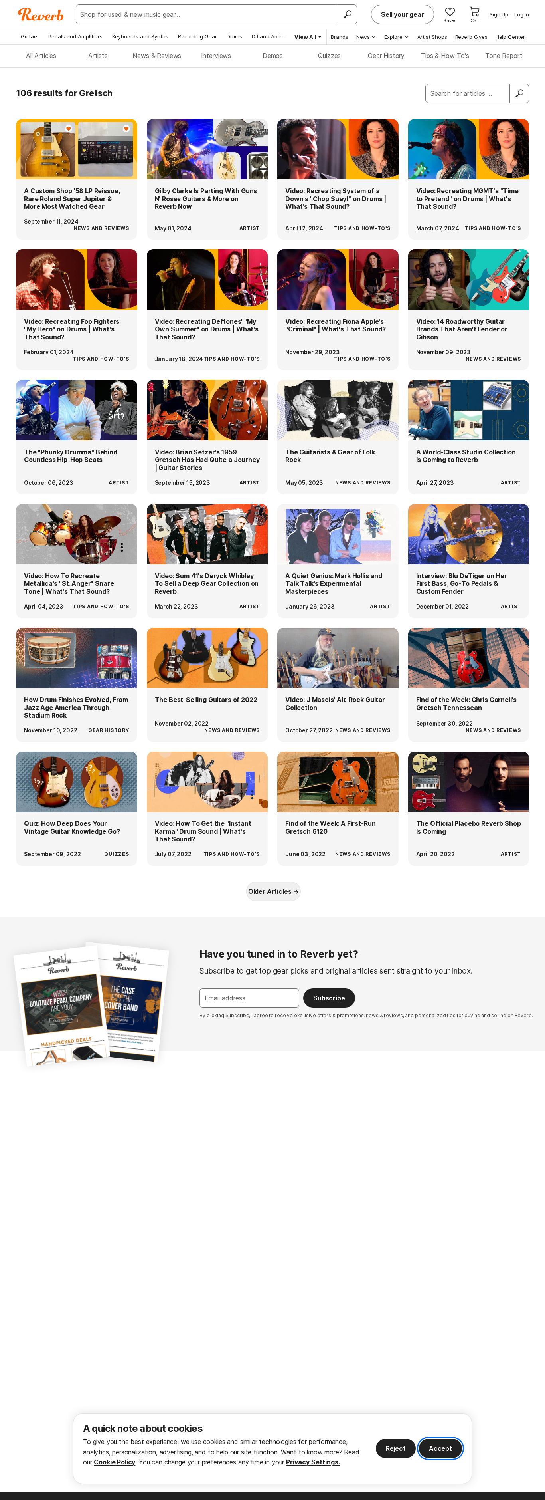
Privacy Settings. (313, 1462)
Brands (339, 37)
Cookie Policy (114, 1462)
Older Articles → (273, 891)
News (363, 37)
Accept (440, 1448)
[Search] (347, 14)
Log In (521, 14)
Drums (234, 36)
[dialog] (272, 1448)
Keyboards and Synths (140, 36)
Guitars (30, 36)
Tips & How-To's (445, 56)
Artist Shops (432, 37)
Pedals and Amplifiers (75, 36)
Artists (98, 56)
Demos (273, 56)
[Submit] (519, 93)
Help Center (510, 37)
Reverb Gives (471, 37)
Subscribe (329, 998)
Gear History (386, 56)
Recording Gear (197, 36)
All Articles (41, 56)
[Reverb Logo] (41, 14)
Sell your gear (402, 14)
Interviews (216, 56)
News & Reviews (156, 56)
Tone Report (503, 56)
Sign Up (499, 14)
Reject (396, 1448)
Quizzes (329, 56)
